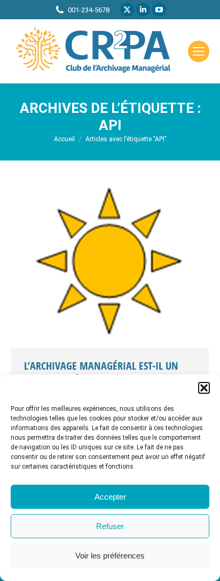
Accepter (110, 496)
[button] (204, 388)
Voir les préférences (110, 555)
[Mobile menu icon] (198, 51)
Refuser (110, 526)
